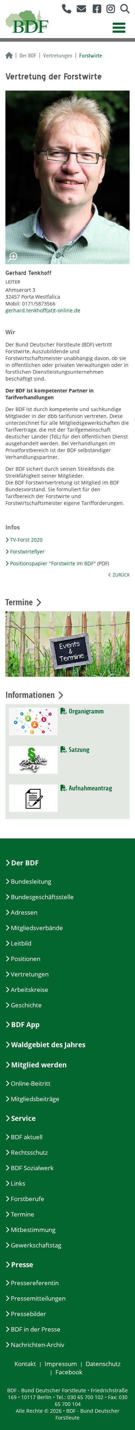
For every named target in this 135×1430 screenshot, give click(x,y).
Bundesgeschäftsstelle (42, 897)
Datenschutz (103, 1364)
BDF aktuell (26, 1137)
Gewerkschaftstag (36, 1245)
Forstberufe (27, 1199)
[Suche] (122, 10)
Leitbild (21, 943)
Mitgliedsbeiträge (35, 1099)
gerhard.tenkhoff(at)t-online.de (42, 310)
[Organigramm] (33, 720)
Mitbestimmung (33, 1230)
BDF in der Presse (35, 1329)
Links (18, 1183)
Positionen (25, 959)
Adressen (24, 912)
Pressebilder (28, 1314)
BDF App (25, 1024)
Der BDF (27, 55)
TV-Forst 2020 (26, 539)
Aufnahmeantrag (89, 788)
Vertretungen (57, 55)
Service (23, 1118)
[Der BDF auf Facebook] (94, 10)
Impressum (61, 1364)
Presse (22, 1264)
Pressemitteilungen (38, 1298)
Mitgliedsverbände (37, 928)
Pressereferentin (35, 1283)
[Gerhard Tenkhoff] (67, 177)
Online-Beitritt (30, 1083)
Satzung (78, 749)
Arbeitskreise (29, 989)
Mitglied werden (39, 1065)
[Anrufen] (64, 10)
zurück (121, 575)
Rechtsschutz (29, 1152)
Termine (22, 1214)
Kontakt (25, 1364)
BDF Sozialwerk (32, 1168)
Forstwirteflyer (27, 551)
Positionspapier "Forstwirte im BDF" (53, 563)
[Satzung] (33, 759)
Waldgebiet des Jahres (48, 1044)
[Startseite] (9, 56)
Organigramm (85, 711)
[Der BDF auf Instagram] (108, 10)
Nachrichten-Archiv (37, 1345)
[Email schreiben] (79, 10)
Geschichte (26, 1005)
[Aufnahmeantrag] (33, 797)
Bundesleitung (31, 881)
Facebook (68, 1372)
